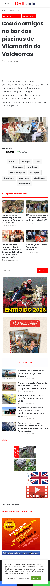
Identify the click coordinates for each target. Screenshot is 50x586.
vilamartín (25, 183)
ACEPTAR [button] (36, 578)
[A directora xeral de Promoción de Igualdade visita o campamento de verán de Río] (9, 386)
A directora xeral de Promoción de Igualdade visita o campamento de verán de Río (32, 386)
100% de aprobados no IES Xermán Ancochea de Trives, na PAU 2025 (37, 217)
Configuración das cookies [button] (17, 578)
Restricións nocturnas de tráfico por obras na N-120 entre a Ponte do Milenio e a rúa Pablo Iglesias (33, 427)
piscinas (9, 178)
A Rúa (13, 161)
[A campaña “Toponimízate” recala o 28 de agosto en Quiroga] (9, 374)
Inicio (5, 10)
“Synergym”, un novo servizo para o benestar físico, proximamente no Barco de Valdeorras (31, 412)
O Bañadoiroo (18, 172)
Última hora (14, 10)
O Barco (35, 172)
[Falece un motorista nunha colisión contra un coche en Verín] (9, 399)
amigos (26, 161)
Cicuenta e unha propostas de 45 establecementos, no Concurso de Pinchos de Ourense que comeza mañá (12, 250)
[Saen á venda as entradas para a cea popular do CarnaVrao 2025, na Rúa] (13, 206)
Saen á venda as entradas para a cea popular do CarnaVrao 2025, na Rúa (12, 219)
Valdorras (40, 178)
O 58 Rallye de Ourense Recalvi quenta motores (36, 247)
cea (38, 161)
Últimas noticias (25, 362)
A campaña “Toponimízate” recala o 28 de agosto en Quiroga (31, 373)
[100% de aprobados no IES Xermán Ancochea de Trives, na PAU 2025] (37, 206)
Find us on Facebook (10, 505)
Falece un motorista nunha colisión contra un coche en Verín (31, 398)
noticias (33, 167)
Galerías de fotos (11, 16)
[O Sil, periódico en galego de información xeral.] (25, 3)
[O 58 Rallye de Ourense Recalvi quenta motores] (37, 236)
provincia (24, 178)
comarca (18, 167)
